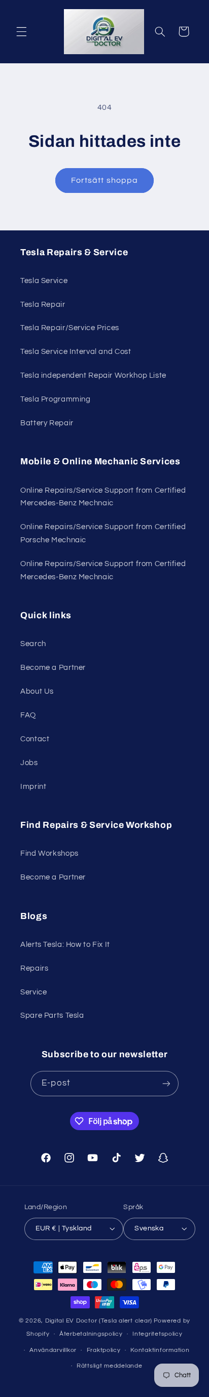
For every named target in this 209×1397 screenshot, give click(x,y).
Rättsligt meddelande (110, 1366)
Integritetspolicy (157, 1334)
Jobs (29, 763)
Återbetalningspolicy (91, 1334)
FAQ (28, 715)
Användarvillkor (53, 1350)
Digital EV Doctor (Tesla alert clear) (98, 1321)
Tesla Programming (55, 399)
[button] (21, 31)
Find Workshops (49, 853)
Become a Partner (53, 667)
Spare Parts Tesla (52, 1015)
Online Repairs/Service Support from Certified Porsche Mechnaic (103, 533)
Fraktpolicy (104, 1350)
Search (33, 644)
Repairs (34, 968)
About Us (37, 691)
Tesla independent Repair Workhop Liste (93, 375)
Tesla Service (43, 281)
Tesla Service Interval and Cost (75, 351)
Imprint (33, 786)
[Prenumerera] (166, 1083)
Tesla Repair (42, 304)
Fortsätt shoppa (104, 180)
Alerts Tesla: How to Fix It (65, 944)
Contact (34, 739)
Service (33, 992)
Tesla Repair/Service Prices (69, 328)
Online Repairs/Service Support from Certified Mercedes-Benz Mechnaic (103, 497)
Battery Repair (47, 423)
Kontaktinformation (159, 1350)
